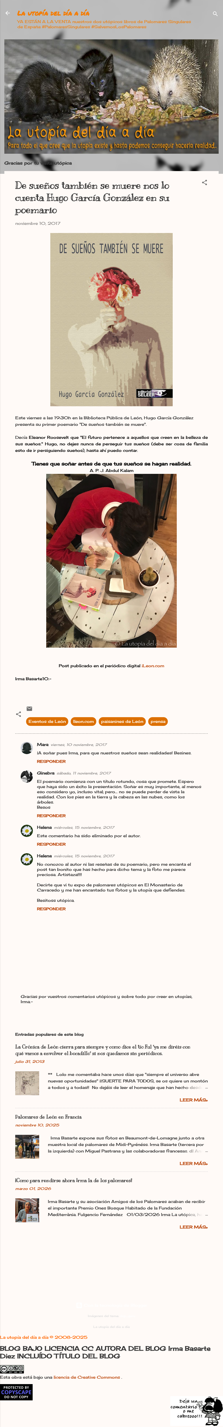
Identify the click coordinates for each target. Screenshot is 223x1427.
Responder (51, 761)
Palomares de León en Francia (48, 1117)
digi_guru (127, 1316)
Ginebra (45, 773)
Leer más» (194, 1099)
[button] (204, 183)
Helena (44, 827)
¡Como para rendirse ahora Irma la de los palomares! (73, 1180)
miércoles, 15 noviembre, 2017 (84, 827)
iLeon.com (153, 665)
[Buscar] (215, 15)
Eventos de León (47, 721)
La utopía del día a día (53, 13)
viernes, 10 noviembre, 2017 (79, 744)
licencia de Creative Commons (87, 1377)
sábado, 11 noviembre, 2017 (84, 773)
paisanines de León (122, 721)
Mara (42, 744)
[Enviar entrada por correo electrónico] (29, 710)
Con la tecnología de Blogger (114, 1305)
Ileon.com (83, 721)
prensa (158, 721)
